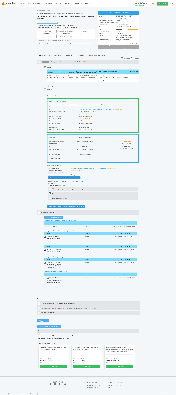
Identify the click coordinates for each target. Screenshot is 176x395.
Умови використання (46, 393)
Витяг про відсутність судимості (118, 45)
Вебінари (120, 384)
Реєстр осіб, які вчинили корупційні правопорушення (118, 48)
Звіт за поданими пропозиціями (49, 326)
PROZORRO (22, 3)
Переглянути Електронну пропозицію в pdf (64, 178)
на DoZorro (71, 25)
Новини (109, 384)
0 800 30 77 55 (139, 2)
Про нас (109, 387)
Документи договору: (55, 154)
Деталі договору (55, 158)
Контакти (88, 3)
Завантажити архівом (54, 218)
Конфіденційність (37, 393)
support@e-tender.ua (141, 4)
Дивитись (54, 366)
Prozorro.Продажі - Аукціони (94, 386)
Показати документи (87, 120)
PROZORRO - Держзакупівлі (93, 382)
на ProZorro (63, 25)
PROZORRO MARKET (34, 3)
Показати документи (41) (57, 185)
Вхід (152, 4)
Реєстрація (162, 4)
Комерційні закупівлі (50, 3)
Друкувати (44, 321)
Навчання (78, 3)
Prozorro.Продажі (66, 3)
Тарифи (119, 386)
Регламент (120, 382)
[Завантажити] (45, 227)
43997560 (119, 29)
